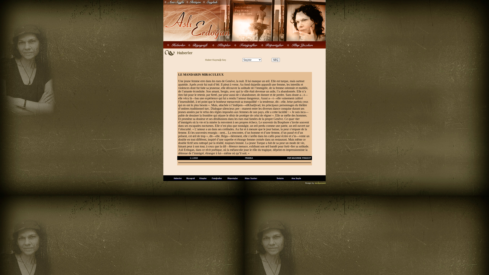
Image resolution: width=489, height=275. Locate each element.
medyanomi (320, 183)
